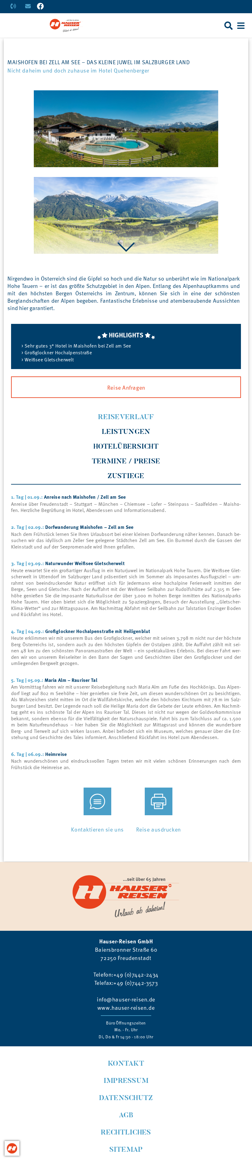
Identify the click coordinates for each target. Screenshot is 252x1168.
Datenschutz (126, 1098)
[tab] (126, 417)
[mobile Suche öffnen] (229, 25)
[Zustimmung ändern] (12, 1148)
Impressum (126, 1081)
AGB (126, 1115)
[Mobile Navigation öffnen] (241, 25)
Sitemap (126, 1150)
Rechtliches (126, 1132)
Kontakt (126, 1064)
